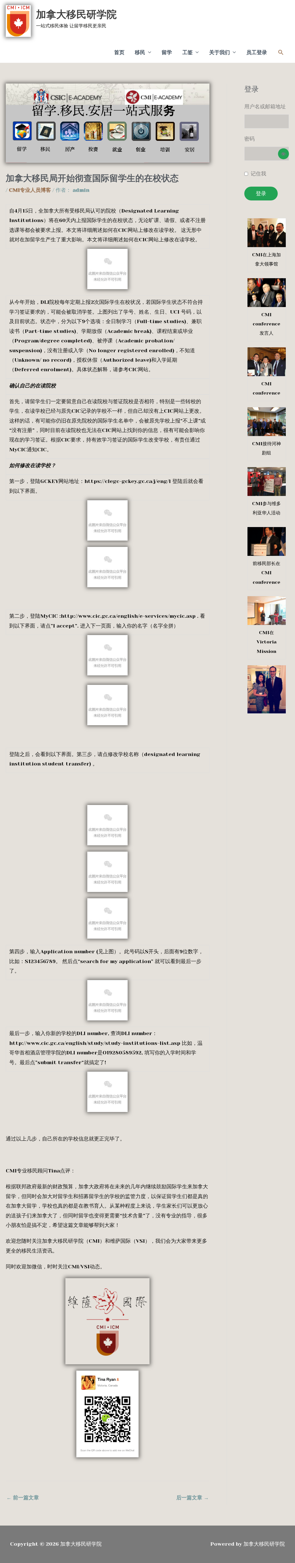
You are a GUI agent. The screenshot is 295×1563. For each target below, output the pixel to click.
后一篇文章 (192, 1498)
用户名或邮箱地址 (265, 106)
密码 (249, 139)
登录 (261, 193)
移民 (140, 52)
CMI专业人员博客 (30, 190)
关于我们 (219, 52)
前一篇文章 (22, 1498)
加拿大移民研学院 (76, 14)
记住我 (258, 174)
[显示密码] (283, 153)
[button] (280, 52)
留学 (167, 52)
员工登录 (256, 52)
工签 (187, 52)
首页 (119, 52)
